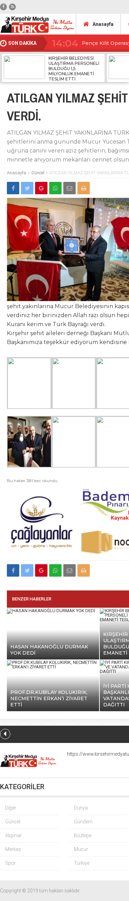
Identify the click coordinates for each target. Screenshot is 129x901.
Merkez (13, 849)
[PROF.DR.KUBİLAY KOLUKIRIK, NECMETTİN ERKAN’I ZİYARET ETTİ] (53, 666)
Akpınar (13, 835)
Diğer (10, 808)
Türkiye (81, 863)
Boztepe (83, 835)
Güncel (37, 172)
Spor (10, 863)
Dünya (81, 808)
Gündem (83, 821)
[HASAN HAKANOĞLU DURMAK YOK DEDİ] (51, 610)
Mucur (81, 849)
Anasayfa (103, 24)
